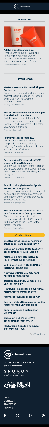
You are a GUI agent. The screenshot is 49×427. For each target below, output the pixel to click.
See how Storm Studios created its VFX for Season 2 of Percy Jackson (23, 212)
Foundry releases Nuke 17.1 (19, 137)
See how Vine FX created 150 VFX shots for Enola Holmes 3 (22, 161)
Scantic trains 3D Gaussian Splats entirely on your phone (22, 187)
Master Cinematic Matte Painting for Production (24, 89)
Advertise (10, 404)
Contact (9, 401)
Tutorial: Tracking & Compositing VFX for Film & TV (22, 282)
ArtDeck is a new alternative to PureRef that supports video (21, 258)
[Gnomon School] (16, 373)
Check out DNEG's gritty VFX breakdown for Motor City (19, 319)
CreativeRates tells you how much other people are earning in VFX (23, 242)
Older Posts (39, 334)
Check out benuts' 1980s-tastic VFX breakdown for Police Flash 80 (23, 250)
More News (24, 235)
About (8, 397)
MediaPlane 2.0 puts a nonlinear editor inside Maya (21, 327)
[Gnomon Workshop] (17, 385)
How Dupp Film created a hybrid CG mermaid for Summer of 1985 (24, 290)
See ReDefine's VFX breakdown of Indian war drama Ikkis (23, 266)
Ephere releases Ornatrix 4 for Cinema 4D (21, 311)
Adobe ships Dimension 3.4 (19, 50)
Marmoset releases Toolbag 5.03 (22, 296)
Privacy (8, 407)
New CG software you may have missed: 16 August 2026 (21, 274)
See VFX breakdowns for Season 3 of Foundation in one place (24, 114)
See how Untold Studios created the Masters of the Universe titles (24, 303)
